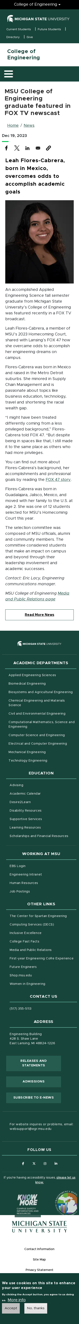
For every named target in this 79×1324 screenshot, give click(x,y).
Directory (13, 37)
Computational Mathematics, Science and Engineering (42, 724)
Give (30, 37)
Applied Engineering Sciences (32, 675)
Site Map (39, 1259)
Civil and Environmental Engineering (37, 713)
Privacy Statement (39, 1270)
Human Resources (42, 883)
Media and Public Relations (31, 950)
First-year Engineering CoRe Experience (42, 958)
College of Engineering (35, 5)
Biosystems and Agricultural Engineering (42, 692)
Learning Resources (43, 827)
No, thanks (36, 1308)
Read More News (39, 615)
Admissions (34, 1081)
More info (17, 1300)
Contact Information (39, 1249)
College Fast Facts (43, 941)
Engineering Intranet (43, 874)
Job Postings (38, 891)
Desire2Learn (38, 802)
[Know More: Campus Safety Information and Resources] (19, 1195)
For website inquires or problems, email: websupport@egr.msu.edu (41, 1127)
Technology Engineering (28, 760)
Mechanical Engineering (27, 752)
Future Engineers (23, 967)
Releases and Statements (40, 1063)
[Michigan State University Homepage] (39, 1227)
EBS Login (36, 866)
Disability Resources (43, 810)
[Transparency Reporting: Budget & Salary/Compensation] (60, 1195)
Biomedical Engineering (27, 683)
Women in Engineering (27, 983)
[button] (48, 148)
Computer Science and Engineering (37, 735)
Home (13, 126)
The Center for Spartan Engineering (43, 916)
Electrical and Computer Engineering (38, 743)
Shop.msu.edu (39, 975)
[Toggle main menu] (8, 73)
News (29, 126)
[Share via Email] (37, 148)
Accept (11, 1308)
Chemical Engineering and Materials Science (37, 703)
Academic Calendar (43, 793)
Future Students (49, 29)
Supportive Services (43, 819)
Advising (16, 785)
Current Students (18, 29)
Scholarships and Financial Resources (39, 836)
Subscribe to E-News (37, 1097)
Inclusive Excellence (26, 933)
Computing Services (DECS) (43, 924)
